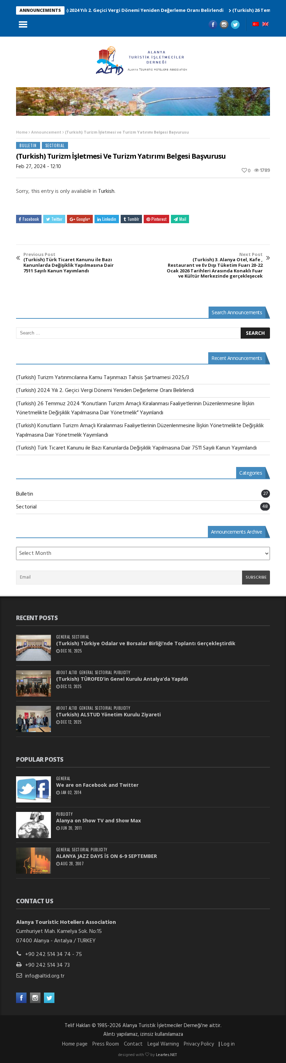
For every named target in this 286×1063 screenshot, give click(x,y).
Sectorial (55, 145)
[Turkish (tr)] (256, 24)
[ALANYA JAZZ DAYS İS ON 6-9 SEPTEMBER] (33, 860)
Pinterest (158, 219)
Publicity (122, 672)
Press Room (105, 1044)
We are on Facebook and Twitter (97, 785)
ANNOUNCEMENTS (40, 10)
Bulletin (28, 145)
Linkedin (109, 219)
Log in (228, 1044)
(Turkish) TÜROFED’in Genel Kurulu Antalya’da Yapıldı (122, 679)
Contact (133, 1044)
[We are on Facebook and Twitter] (33, 789)
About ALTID (66, 672)
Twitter (56, 219)
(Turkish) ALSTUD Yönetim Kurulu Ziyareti (108, 714)
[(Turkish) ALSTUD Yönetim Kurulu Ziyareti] (33, 719)
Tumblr (133, 219)
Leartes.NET (166, 1054)
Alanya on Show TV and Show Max (98, 820)
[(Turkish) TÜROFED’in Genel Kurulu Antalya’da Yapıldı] (33, 683)
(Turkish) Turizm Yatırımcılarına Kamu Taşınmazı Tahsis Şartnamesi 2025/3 (102, 377)
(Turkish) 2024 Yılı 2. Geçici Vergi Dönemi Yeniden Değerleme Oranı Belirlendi (120, 10)
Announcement (46, 132)
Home (22, 132)
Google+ (83, 219)
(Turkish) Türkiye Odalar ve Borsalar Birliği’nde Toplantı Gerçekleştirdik (145, 643)
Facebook (31, 219)
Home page (75, 1044)
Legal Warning (163, 1044)
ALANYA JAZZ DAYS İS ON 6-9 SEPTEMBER (106, 856)
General (63, 637)
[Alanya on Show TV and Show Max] (33, 825)
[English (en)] (265, 24)
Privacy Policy (199, 1044)
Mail (182, 219)
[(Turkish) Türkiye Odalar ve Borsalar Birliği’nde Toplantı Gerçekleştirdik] (33, 648)
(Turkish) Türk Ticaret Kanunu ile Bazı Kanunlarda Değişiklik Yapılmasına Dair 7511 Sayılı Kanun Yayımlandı (68, 262)
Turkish (106, 191)
